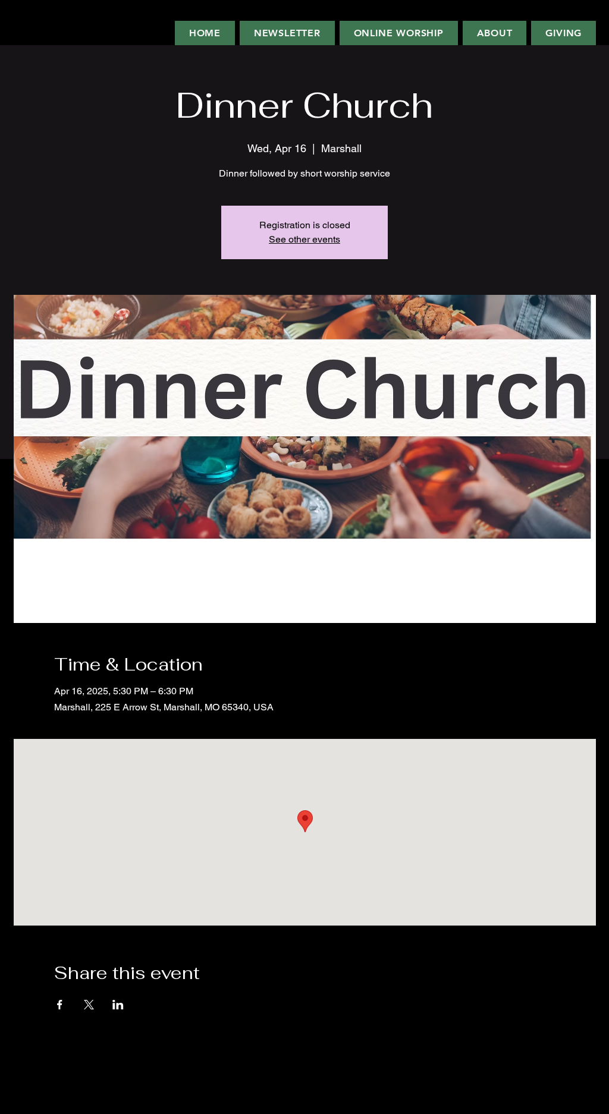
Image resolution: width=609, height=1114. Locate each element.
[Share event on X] (89, 1004)
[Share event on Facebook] (59, 1004)
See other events (304, 239)
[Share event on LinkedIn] (118, 1004)
